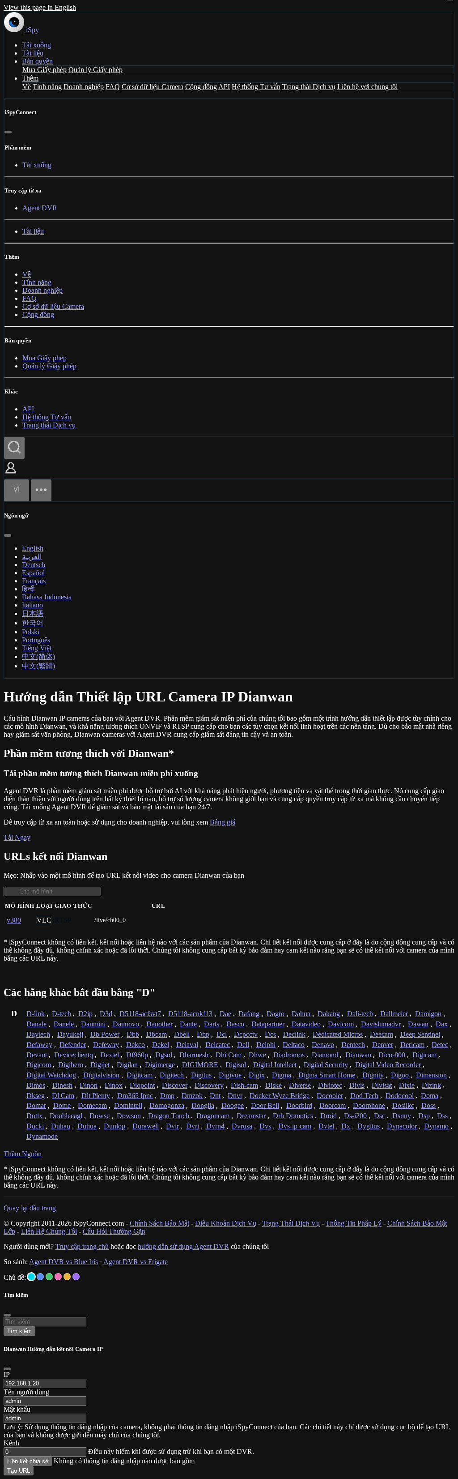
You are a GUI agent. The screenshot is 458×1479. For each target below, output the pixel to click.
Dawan (418, 1024)
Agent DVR (39, 208)
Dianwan (358, 1055)
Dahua (301, 1013)
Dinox (114, 1085)
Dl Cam (63, 1095)
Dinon (89, 1085)
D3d (106, 1013)
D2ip (85, 1013)
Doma (429, 1095)
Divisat (382, 1085)
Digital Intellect (275, 1065)
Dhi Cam (229, 1055)
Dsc (379, 1116)
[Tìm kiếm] (14, 448)
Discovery (209, 1085)
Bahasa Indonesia (47, 597)
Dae (225, 1013)
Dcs (270, 1034)
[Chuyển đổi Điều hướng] (41, 490)
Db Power (104, 1034)
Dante (188, 1024)
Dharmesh (193, 1055)
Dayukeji (70, 1034)
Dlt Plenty (95, 1095)
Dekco (135, 1044)
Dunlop (114, 1126)
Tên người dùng (26, 1392)
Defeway (106, 1044)
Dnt (215, 1095)
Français (34, 581)
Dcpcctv (246, 1034)
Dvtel (326, 1126)
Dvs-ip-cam (294, 1126)
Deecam (381, 1034)
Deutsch (33, 565)
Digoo (400, 1075)
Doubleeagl (66, 1116)
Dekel (160, 1044)
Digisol (235, 1065)
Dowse (99, 1116)
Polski (30, 632)
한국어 (32, 623)
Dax (442, 1024)
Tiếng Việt (36, 648)
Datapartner (267, 1024)
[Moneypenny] (58, 1276)
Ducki (35, 1126)
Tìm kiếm (19, 1331)
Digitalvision (101, 1075)
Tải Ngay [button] (17, 837)
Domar (36, 1105)
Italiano (32, 605)
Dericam (412, 1044)
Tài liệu (32, 53)
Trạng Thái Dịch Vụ (291, 1223)
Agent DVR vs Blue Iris (63, 1261)
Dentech (353, 1044)
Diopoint (142, 1085)
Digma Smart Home (326, 1075)
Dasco (235, 1024)
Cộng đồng (201, 86)
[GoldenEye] (67, 1276)
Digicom (38, 1065)
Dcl (221, 1034)
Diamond (325, 1055)
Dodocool (400, 1095)
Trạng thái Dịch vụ (308, 86)
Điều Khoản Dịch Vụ (225, 1223)
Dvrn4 (215, 1126)
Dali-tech (360, 1013)
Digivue (230, 1075)
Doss (428, 1105)
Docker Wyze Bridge (280, 1095)
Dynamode (42, 1136)
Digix (257, 1075)
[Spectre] (31, 1276)
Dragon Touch (168, 1116)
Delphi (266, 1044)
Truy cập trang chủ (82, 1246)
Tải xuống (36, 45)
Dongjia (202, 1105)
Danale (36, 1024)
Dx (345, 1126)
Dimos (35, 1085)
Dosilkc (403, 1105)
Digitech (172, 1075)
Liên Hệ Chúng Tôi (49, 1231)
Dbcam (156, 1034)
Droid (328, 1116)
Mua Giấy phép (44, 69)
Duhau (60, 1126)
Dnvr (235, 1095)
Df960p (137, 1055)
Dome (62, 1105)
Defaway (39, 1044)
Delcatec (217, 1044)
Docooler (330, 1095)
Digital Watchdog (51, 1075)
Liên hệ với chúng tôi (367, 86)
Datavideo (306, 1024)
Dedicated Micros (338, 1034)
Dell (243, 1044)
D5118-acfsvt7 (140, 1013)
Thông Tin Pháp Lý (354, 1223)
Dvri (192, 1126)
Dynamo (436, 1126)
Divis (357, 1085)
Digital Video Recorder (388, 1065)
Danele (64, 1024)
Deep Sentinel (420, 1034)
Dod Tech (364, 1095)
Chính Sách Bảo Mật (159, 1223)
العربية (32, 556)
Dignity (373, 1075)
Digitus (201, 1075)
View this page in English (40, 7)
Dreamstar (251, 1116)
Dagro (275, 1013)
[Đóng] (8, 132)
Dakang (329, 1013)
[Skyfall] (49, 1276)
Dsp (424, 1116)
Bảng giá (222, 822)
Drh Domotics (293, 1116)
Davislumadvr (381, 1024)
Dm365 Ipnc (135, 1095)
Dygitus (368, 1126)
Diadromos (289, 1055)
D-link (35, 1013)
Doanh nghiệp (84, 86)
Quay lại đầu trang (30, 1208)
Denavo (323, 1044)
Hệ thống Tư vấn (256, 86)
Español (33, 573)
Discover (174, 1085)
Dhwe (257, 1055)
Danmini (93, 1024)
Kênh (11, 1443)
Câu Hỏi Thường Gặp (114, 1231)
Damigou (428, 1013)
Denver (382, 1044)
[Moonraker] (40, 1276)
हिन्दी (28, 589)
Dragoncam (212, 1116)
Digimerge (160, 1065)
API (224, 86)
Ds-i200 (355, 1116)
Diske (273, 1085)
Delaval (187, 1044)
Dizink (431, 1085)
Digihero (70, 1065)
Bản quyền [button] (37, 61)
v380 (14, 920)
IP (7, 1374)
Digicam (424, 1055)
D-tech (61, 1013)
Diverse (300, 1085)
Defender (72, 1044)
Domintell (128, 1105)
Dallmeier (394, 1013)
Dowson (129, 1116)
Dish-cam (244, 1085)
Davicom (341, 1024)
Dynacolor (402, 1126)
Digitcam (140, 1075)
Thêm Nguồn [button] (23, 1154)
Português (36, 640)
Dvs (265, 1126)
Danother (159, 1024)
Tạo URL (18, 1470)
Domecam (92, 1105)
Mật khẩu (17, 1409)
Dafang (248, 1013)
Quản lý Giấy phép (95, 69)
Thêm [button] (30, 78)
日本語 (32, 613)
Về (26, 86)
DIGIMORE (200, 1065)
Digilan (127, 1065)
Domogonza (166, 1105)
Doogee (232, 1105)
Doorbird (299, 1105)
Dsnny (401, 1116)
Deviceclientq (73, 1055)
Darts (211, 1024)
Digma (281, 1075)
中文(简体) (38, 656)
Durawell (145, 1126)
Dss (442, 1116)
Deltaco (294, 1044)
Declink (294, 1034)
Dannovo (126, 1024)
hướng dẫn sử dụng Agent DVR (183, 1246)
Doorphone (369, 1105)
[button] (10, 474)
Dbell (182, 1034)
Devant (36, 1055)
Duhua (87, 1126)
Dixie (407, 1085)
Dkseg (35, 1095)
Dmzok (192, 1095)
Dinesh (62, 1085)
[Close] (7, 1369)
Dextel (109, 1055)
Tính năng (47, 86)
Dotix (34, 1116)
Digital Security (326, 1065)
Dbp (203, 1034)
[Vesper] (76, 1276)
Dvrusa (242, 1126)
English (32, 548)
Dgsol (163, 1055)
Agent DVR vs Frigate (135, 1261)
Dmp (167, 1095)
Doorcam (332, 1105)
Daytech (38, 1034)
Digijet (100, 1065)
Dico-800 (391, 1055)
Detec (440, 1044)
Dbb (133, 1034)
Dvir (172, 1126)
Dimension (431, 1075)
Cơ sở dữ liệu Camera (152, 86)
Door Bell (265, 1105)
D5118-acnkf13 (190, 1013)
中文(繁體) (38, 666)
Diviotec (330, 1085)
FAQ (113, 86)
